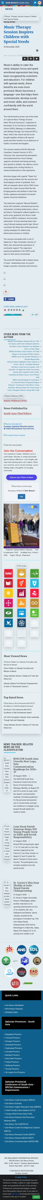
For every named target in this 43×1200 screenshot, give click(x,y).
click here (15, 1194)
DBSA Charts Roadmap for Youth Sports (26, 380)
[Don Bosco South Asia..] (39, 2)
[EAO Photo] (34, 972)
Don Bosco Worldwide (14, 1005)
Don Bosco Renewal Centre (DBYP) (20, 1135)
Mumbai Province (12, 1055)
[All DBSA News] (6, 292)
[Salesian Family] (6, 960)
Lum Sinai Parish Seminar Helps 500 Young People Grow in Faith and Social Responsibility (25, 832)
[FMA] (15, 960)
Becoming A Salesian (14, 1009)
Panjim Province (12, 1062)
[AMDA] (9, 972)
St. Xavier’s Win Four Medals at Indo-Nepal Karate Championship (26, 886)
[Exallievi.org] (37, 960)
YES (21, 496)
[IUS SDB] (15, 983)
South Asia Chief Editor (18, 413)
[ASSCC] (25, 960)
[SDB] (9, 949)
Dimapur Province (12, 1041)
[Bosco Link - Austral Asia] (21, 972)
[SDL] (34, 949)
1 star (8, 310)
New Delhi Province (13, 1059)
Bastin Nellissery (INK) (15, 400)
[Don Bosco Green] (28, 983)
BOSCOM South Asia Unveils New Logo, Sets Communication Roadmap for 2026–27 (25, 765)
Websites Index (11, 1012)
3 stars (14, 310)
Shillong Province (12, 1065)
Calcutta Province (12, 1052)
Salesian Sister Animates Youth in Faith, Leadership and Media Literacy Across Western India (24, 374)
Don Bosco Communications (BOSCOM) (21, 1141)
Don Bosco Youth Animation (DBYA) (20, 1100)
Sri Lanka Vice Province (15, 1072)
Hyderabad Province (13, 1048)
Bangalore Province (13, 1034)
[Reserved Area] (35, 3)
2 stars (11, 310)
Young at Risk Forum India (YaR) (18, 1114)
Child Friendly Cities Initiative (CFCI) (20, 1110)
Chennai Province (12, 1038)
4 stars (16, 310)
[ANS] (21, 949)
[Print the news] (37, 50)
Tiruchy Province (12, 1069)
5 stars (19, 310)
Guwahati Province (13, 1045)
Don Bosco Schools (13, 1103)
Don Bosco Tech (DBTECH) (16, 1124)
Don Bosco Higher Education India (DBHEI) (23, 1107)
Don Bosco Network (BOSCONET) (19, 1138)
